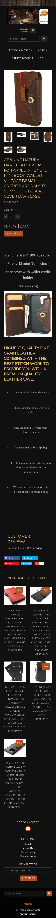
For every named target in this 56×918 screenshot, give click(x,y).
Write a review (34, 547)
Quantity (8, 209)
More (41, 50)
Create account (22, 58)
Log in (42, 58)
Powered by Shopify (28, 914)
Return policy (28, 852)
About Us (28, 848)
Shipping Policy (28, 856)
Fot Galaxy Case (20, 50)
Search (28, 844)
